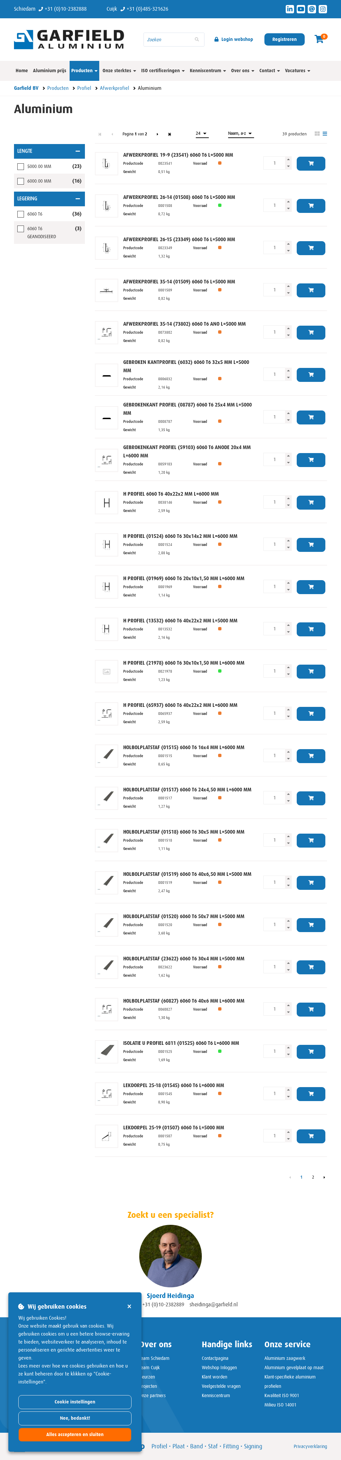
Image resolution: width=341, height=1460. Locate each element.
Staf (213, 1446)
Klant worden (214, 1376)
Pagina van (135, 134)
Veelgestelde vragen (221, 1386)
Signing (253, 1446)
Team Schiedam (154, 1358)
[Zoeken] (196, 39)
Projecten (148, 1386)
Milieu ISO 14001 (280, 1404)
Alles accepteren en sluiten (75, 1434)
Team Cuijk (149, 1367)
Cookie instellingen (75, 1402)
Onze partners (152, 1395)
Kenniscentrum (216, 1395)
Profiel (159, 1446)
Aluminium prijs (49, 71)
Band (196, 1446)
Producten (82, 71)
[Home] (74, 39)
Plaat (178, 1446)
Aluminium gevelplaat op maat (293, 1367)
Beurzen (147, 1376)
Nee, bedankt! (75, 1418)
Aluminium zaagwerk (284, 1358)
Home (22, 71)
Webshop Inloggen (219, 1367)
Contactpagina (215, 1358)
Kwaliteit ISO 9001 (281, 1395)
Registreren (284, 39)
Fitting (231, 1446)
